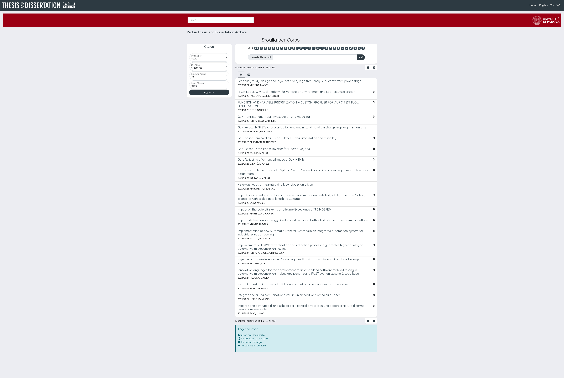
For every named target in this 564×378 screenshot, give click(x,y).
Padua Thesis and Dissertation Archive (217, 32)
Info (559, 5)
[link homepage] (40, 5)
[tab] (241, 74)
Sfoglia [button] (542, 5)
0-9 (256, 48)
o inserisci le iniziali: (260, 57)
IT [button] (551, 5)
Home (532, 5)
